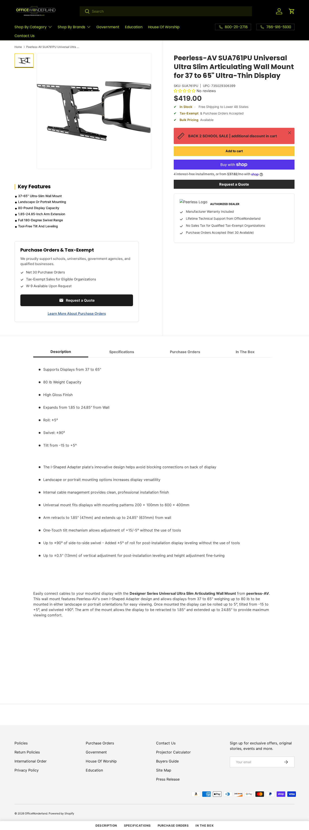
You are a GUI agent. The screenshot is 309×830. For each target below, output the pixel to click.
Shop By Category (30, 27)
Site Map (163, 770)
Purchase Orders (100, 743)
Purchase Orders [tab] (185, 352)
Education (134, 27)
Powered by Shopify (61, 813)
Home (18, 47)
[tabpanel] (154, 522)
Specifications (137, 825)
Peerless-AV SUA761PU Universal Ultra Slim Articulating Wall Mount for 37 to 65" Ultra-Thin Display (53, 47)
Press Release (168, 779)
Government (107, 27)
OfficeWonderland (36, 813)
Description (106, 825)
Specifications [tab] (121, 352)
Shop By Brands (71, 27)
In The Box (204, 825)
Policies (21, 743)
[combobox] (166, 11)
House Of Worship (164, 27)
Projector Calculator (173, 752)
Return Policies (27, 752)
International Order (30, 761)
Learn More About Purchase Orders (77, 313)
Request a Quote (234, 184)
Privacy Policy (26, 770)
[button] (292, 11)
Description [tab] (60, 351)
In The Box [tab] (245, 352)
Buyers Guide (167, 761)
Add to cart (234, 151)
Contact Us (24, 35)
